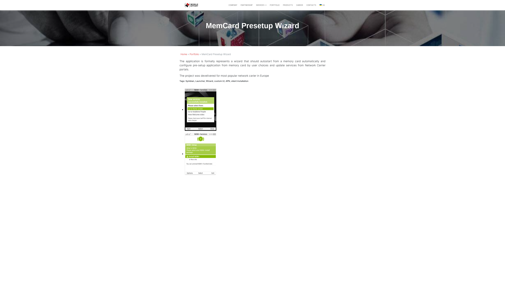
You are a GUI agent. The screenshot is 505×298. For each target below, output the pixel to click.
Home (184, 54)
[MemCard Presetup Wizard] (200, 109)
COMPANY (233, 5)
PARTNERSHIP (247, 5)
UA (323, 5)
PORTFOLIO (275, 5)
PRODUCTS (288, 5)
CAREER (299, 5)
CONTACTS (311, 5)
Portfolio (194, 54)
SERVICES (260, 5)
